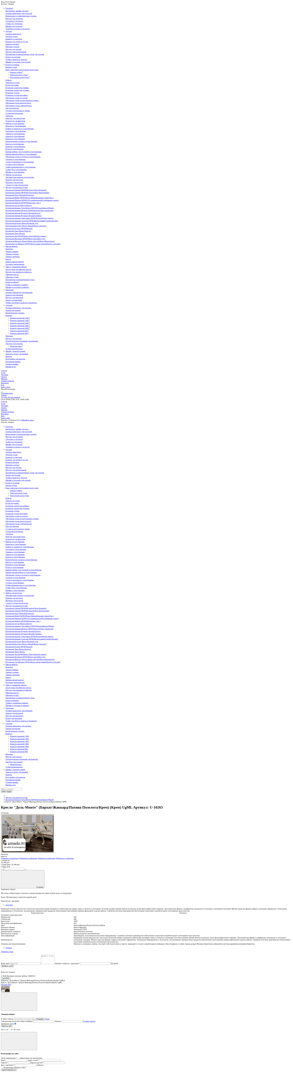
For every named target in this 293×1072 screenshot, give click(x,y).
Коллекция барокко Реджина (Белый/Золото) (23, 213)
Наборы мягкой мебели (14, 262)
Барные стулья (11, 67)
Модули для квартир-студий (16, 798)
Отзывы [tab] (8, 948)
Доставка (4, 375)
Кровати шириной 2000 (20, 328)
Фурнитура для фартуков (15, 121)
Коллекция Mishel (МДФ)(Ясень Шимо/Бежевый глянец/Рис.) (29, 198)
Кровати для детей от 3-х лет (16, 42)
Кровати (9, 316)
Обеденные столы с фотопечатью (18, 106)
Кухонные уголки (12, 93)
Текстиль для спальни (14, 344)
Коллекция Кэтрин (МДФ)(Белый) (19, 229)
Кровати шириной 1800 (20, 326)
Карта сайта (5, 387)
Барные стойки (16, 72)
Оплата (4, 377)
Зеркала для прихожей (14, 295)
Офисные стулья (12, 277)
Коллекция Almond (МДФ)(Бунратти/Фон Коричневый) (27, 193)
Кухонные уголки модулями (16, 95)
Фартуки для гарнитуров (15, 118)
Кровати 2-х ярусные (13, 39)
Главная (4, 371)
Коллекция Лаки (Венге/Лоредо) (18, 231)
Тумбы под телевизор (14, 24)
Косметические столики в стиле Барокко (21, 141)
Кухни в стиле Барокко (14, 149)
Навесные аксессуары (19, 75)
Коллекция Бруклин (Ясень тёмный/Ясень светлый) (26, 226)
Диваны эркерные (12, 257)
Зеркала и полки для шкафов (16, 354)
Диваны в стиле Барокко (15, 134)
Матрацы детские (12, 47)
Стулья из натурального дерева (17, 111)
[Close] (19, 1002)
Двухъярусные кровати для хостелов (19, 177)
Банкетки (9, 249)
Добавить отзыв (7, 966)
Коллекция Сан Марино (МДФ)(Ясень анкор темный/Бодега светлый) (33, 244)
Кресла (8, 259)
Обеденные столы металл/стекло (18, 103)
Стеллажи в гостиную (14, 21)
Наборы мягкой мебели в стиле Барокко (21, 154)
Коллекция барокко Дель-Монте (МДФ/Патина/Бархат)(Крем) (29, 208)
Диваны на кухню (12, 83)
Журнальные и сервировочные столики (21, 16)
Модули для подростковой (16, 52)
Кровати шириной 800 (19, 331)
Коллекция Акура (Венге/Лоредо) (18, 205)
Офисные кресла (12, 274)
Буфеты (8, 80)
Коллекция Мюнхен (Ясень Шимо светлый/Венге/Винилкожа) (30, 241)
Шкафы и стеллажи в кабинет (17, 287)
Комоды (8, 356)
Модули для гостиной (14, 19)
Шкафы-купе (10, 367)
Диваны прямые (12, 252)
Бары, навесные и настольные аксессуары (22, 70)
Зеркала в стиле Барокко (15, 136)
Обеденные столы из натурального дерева (22, 100)
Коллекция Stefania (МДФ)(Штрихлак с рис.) (23, 203)
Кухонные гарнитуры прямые (17, 88)
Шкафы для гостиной (14, 26)
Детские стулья (11, 36)
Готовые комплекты (13, 34)
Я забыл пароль (89, 1021)
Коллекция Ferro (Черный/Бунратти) (19, 195)
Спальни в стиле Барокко (15, 159)
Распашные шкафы (13, 362)
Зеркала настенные (13, 310)
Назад (47, 1019)
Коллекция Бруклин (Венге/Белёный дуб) (21, 223)
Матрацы (9, 336)
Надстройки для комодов (15, 359)
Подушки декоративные (15, 264)
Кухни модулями (12, 85)
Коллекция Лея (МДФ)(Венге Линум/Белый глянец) (26, 236)
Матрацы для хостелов (14, 182)
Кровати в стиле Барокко (15, 147)
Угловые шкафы (12, 364)
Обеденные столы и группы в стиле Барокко (23, 157)
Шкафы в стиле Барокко (15, 172)
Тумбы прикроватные (14, 349)
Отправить (40, 1019)
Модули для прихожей (14, 298)
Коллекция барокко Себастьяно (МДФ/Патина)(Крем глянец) (29, 218)
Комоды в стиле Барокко (15, 139)
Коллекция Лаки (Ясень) (15, 234)
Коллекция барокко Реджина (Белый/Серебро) (23, 216)
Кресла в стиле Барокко (14, 144)
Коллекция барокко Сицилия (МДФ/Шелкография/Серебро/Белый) (31, 221)
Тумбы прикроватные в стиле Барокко (20, 167)
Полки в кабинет (12, 282)
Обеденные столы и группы (16, 98)
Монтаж (4, 379)
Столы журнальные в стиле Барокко (19, 162)
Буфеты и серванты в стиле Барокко (19, 129)
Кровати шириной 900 (19, 333)
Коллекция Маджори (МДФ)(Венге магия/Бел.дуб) (25, 239)
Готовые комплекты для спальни (18, 308)
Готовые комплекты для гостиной (18, 13)
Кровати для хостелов (14, 180)
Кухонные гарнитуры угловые (17, 90)
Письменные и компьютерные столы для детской (24, 54)
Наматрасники (16, 346)
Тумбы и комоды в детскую (16, 60)
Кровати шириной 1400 (20, 321)
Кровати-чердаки (12, 44)
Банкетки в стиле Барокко (15, 126)
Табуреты (9, 116)
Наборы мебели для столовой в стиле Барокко (23, 152)
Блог (3, 385)
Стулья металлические (14, 113)
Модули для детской (13, 49)
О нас (3, 373)
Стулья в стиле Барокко (14, 164)
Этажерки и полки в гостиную (17, 29)
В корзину (40, 887)
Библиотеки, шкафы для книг (17, 11)
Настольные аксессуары (20, 77)
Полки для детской (13, 57)
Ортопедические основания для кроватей (21, 341)
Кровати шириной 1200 (20, 318)
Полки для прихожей (13, 300)
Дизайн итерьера (7, 381)
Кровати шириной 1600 (20, 323)
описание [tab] (9, 905)
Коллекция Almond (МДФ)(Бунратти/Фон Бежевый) (26, 190)
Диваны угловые (12, 254)
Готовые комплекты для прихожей (19, 292)
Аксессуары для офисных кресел (18, 269)
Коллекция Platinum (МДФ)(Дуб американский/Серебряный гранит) (32, 200)
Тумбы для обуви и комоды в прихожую (21, 303)
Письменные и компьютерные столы (20, 280)
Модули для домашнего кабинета (18, 272)
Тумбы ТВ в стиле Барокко (16, 170)
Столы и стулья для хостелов (16, 185)
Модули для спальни (13, 339)
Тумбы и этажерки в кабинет (17, 285)
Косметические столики (15, 313)
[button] (4, 985)
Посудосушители (12, 108)
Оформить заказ (27, 420)
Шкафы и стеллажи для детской (18, 62)
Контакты (5, 383)
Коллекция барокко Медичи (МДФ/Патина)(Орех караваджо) (29, 211)
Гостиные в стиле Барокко (15, 131)
